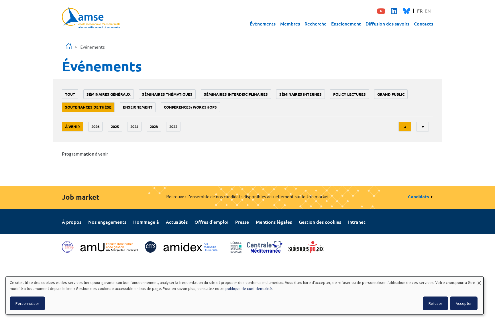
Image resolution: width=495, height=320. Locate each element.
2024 (134, 126)
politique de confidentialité (248, 288)
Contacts (423, 23)
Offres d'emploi (211, 222)
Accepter (464, 303)
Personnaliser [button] (27, 303)
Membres (290, 23)
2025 (115, 126)
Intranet (357, 222)
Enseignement (346, 23)
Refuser (435, 303)
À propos (71, 222)
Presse (242, 222)
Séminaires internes (300, 94)
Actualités (177, 222)
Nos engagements (107, 222)
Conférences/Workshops (190, 107)
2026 (95, 126)
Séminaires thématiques (167, 94)
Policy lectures (349, 94)
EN (428, 10)
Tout (70, 94)
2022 (173, 126)
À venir (72, 126)
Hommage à (146, 222)
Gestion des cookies (320, 222)
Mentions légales (274, 222)
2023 (154, 126)
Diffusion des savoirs (387, 23)
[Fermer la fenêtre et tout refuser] (479, 280)
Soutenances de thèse (88, 107)
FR (420, 10)
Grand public (390, 94)
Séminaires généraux (109, 94)
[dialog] (245, 295)
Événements (263, 23)
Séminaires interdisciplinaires (236, 94)
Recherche (316, 23)
